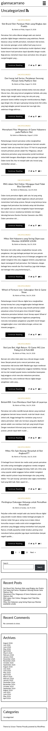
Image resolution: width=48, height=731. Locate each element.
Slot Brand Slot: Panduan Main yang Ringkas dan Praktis (23, 588)
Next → (33, 552)
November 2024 (9, 684)
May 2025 (7, 673)
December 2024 (9, 682)
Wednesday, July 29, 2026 (28, 190)
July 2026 (6, 645)
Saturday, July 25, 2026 (28, 244)
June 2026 (7, 647)
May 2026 (7, 649)
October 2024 (8, 686)
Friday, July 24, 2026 (28, 295)
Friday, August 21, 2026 (28, 29)
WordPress (41, 727)
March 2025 (7, 677)
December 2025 (9, 659)
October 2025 (8, 663)
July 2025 (6, 669)
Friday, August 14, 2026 (28, 84)
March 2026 (7, 653)
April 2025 (7, 675)
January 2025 (8, 680)
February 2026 (8, 655)
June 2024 (7, 694)
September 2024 (9, 688)
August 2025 (8, 667)
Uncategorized (24, 20)
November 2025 (9, 661)
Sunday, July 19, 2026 (28, 508)
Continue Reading (15, 65)
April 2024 (7, 698)
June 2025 (7, 671)
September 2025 (9, 665)
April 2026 (7, 651)
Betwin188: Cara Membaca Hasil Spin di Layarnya (24, 402)
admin (16, 29)
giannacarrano (12, 3)
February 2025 (8, 679)
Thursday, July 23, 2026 (28, 457)
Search (5, 563)
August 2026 (8, 643)
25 (27, 552)
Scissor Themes (16, 727)
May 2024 (7, 696)
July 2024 (6, 692)
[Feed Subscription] (27, 11)
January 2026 (8, 657)
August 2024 (8, 690)
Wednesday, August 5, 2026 (28, 135)
